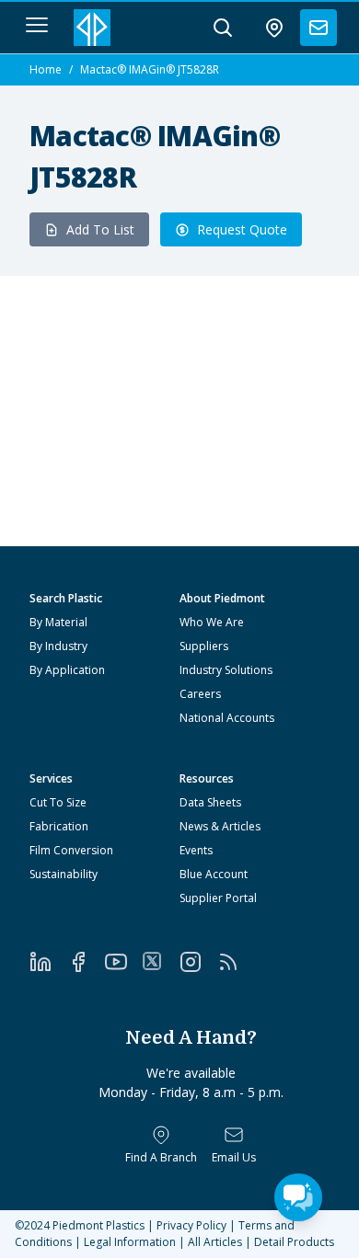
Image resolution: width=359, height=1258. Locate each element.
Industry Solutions (226, 670)
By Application (67, 670)
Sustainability (63, 874)
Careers (200, 694)
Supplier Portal (218, 898)
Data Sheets (210, 802)
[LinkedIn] (48, 962)
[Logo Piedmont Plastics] (92, 27)
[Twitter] (161, 961)
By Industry (58, 646)
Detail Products (294, 1242)
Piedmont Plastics (98, 1225)
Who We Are (212, 622)
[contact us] (318, 27)
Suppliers (204, 646)
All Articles (215, 1242)
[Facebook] (86, 962)
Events (196, 850)
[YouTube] (124, 962)
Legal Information (130, 1242)
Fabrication (58, 826)
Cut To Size (58, 802)
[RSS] (236, 962)
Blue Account (214, 874)
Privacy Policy (191, 1225)
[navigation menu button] (37, 25)
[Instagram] (198, 962)
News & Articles (220, 826)
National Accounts (227, 718)
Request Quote (242, 229)
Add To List (100, 229)
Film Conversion (71, 850)
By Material (58, 622)
